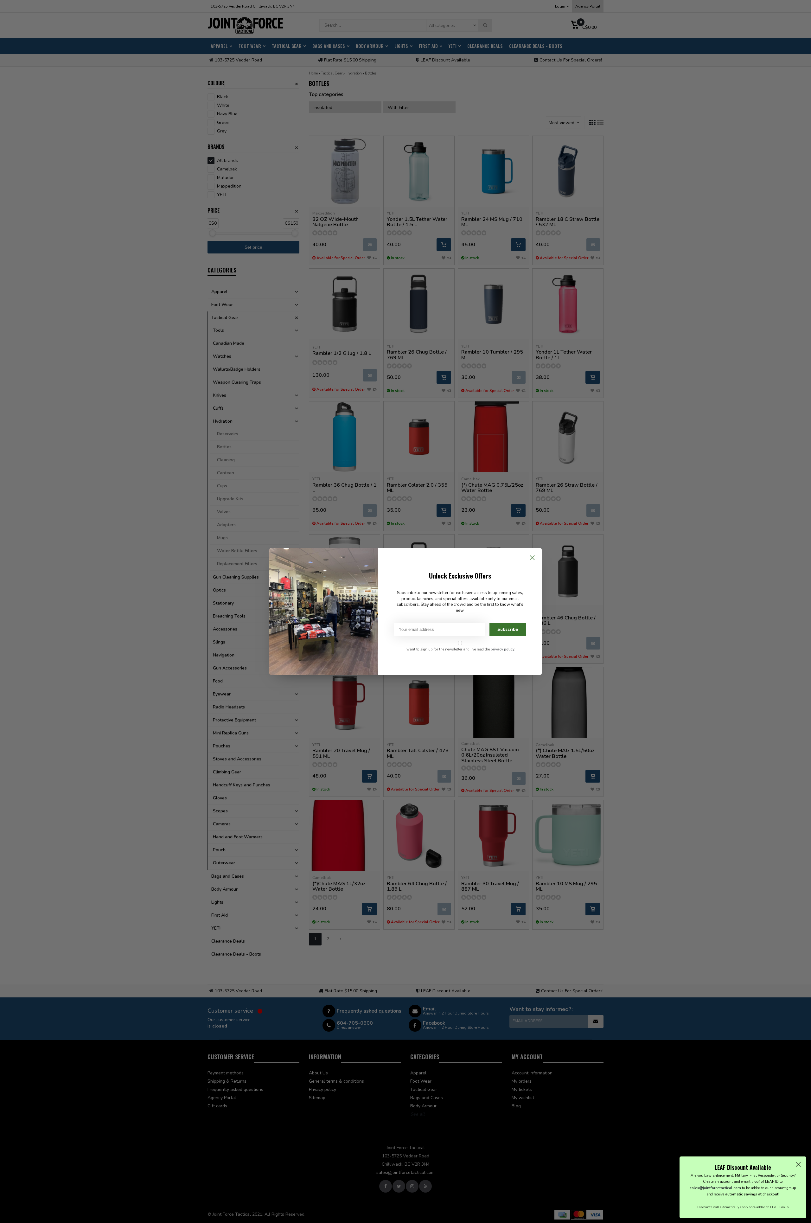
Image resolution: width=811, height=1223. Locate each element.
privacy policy (502, 649)
